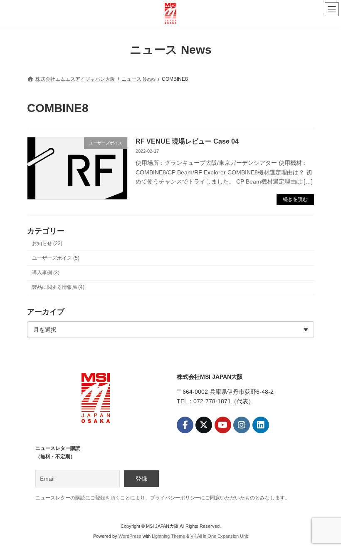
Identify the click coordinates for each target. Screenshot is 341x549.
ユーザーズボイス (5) (55, 258)
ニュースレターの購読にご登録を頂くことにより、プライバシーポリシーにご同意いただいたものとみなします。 (162, 497)
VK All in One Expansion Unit (219, 536)
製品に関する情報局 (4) (58, 287)
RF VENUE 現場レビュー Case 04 (187, 141)
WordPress (130, 536)
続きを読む (295, 199)
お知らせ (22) (47, 243)
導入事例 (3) (45, 273)
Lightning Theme (168, 536)
